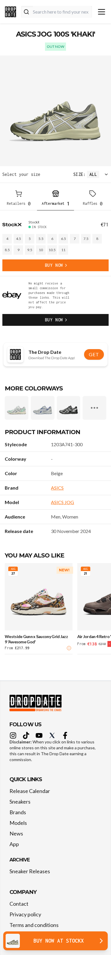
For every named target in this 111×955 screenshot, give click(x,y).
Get (94, 354)
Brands (17, 812)
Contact (18, 903)
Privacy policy (25, 914)
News (16, 833)
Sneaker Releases (29, 871)
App (14, 844)
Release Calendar (29, 791)
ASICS (57, 487)
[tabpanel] (55, 273)
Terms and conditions (34, 925)
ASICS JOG (62, 502)
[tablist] (55, 199)
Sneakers (19, 801)
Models (18, 823)
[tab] (18, 199)
